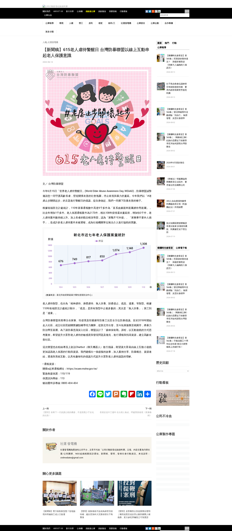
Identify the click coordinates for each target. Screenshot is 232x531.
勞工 (81, 23)
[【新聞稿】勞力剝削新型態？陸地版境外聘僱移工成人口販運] (60, 493)
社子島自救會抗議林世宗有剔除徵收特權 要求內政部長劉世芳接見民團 (176, 88)
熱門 (167, 43)
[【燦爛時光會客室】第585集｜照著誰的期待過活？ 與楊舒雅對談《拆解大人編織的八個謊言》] (161, 58)
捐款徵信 (102, 11)
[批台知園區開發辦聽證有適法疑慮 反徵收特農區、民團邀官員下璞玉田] (161, 225)
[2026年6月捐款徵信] (161, 165)
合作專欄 (169, 23)
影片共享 (70, 11)
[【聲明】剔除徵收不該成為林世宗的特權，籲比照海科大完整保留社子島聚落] (97, 493)
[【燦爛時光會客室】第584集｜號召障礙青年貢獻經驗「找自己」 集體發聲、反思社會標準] (161, 111)
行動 (174, 43)
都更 (100, 23)
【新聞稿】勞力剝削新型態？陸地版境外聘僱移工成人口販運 (59, 513)
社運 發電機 (68, 443)
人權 (71, 23)
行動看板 (123, 11)
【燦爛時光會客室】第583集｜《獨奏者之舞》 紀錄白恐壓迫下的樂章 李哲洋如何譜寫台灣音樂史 (177, 140)
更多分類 (49, 31)
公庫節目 (141, 23)
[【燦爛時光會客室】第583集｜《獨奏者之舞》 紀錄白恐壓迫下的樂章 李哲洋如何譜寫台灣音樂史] (161, 136)
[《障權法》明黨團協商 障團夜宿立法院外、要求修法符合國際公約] (161, 181)
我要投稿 (113, 11)
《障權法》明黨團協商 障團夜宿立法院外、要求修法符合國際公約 (177, 181)
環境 (61, 23)
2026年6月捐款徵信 (175, 162)
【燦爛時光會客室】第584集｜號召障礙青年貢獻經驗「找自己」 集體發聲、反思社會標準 (177, 114)
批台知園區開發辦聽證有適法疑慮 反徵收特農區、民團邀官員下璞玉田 (176, 228)
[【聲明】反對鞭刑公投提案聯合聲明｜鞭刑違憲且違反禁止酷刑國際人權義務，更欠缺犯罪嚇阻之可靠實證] (135, 493)
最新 (159, 43)
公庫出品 (48, 15)
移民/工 (111, 23)
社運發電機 (126, 23)
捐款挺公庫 (90, 11)
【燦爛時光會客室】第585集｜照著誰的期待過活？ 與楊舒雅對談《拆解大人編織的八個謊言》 (177, 61)
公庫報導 (49, 23)
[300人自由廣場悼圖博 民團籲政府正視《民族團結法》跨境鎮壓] (161, 203)
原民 (91, 23)
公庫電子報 (181, 248)
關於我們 (46, 11)
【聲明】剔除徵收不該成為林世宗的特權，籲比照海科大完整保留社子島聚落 (96, 514)
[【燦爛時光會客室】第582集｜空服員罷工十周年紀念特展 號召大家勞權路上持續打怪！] (161, 340)
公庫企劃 (155, 23)
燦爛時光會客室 (165, 248)
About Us (58, 11)
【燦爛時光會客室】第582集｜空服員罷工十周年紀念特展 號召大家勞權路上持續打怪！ (177, 342)
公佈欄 (80, 11)
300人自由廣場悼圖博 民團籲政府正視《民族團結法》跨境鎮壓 (177, 203)
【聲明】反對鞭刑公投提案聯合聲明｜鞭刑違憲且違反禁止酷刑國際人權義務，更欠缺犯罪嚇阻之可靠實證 (134, 514)
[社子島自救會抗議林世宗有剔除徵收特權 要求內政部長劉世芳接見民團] (161, 86)
